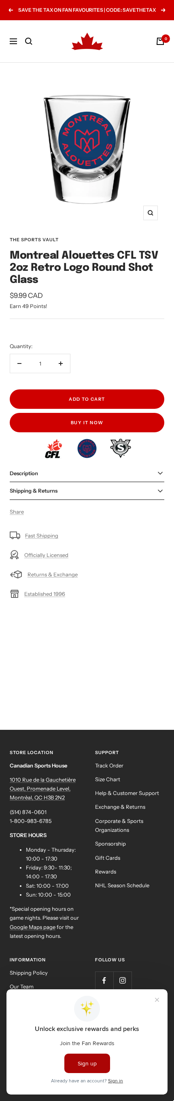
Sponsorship (110, 843)
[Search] (28, 41)
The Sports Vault (34, 239)
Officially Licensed (46, 555)
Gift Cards (107, 857)
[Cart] (160, 41)
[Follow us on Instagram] (122, 980)
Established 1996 (44, 594)
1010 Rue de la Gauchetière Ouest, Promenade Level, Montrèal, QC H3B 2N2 (43, 788)
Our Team (22, 986)
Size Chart (107, 779)
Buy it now (87, 422)
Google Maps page (32, 927)
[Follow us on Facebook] (104, 980)
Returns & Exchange (53, 574)
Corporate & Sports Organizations (119, 825)
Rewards (105, 871)
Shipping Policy (29, 972)
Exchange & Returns (120, 806)
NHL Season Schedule (122, 885)
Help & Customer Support (127, 793)
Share (17, 511)
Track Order (109, 765)
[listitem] (54, 443)
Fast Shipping (41, 535)
